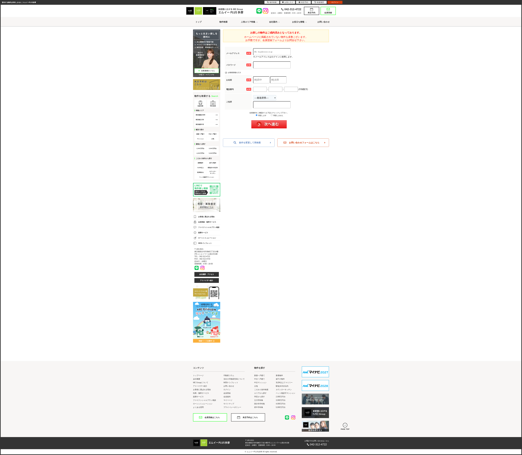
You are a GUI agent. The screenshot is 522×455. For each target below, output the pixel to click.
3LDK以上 (200, 167)
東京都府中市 (200, 124)
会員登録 (328, 13)
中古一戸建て (213, 134)
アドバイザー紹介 (206, 280)
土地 (212, 139)
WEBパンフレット (205, 243)
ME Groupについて (200, 382)
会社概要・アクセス (206, 274)
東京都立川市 (200, 119)
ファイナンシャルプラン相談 (208, 227)
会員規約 (227, 397)
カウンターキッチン (212, 172)
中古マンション (260, 382)
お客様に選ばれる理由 (206, 217)
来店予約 (311, 13)
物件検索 (223, 22)
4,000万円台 (200, 153)
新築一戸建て (200, 134)
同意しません (278, 115)
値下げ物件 (212, 163)
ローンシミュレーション (207, 238)
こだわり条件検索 (261, 390)
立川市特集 (258, 400)
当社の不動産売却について (234, 379)
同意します (262, 115)
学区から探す (259, 397)
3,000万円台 (213, 148)
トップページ (198, 375)
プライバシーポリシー (232, 407)
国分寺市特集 (259, 404)
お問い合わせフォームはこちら (304, 142)
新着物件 (200, 163)
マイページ (227, 400)
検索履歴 (320, 2)
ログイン (227, 390)
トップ (198, 22)
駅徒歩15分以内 (213, 167)
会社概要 (196, 379)
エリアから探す (260, 393)
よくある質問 (198, 407)
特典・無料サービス (201, 393)
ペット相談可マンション (206, 177)
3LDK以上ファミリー (284, 382)
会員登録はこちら (212, 417)
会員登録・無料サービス (207, 222)
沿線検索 (200, 106)
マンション (200, 139)
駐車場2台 (200, 172)
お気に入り (289, 2)
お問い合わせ (323, 22)
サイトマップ (228, 404)
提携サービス (203, 233)
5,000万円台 (213, 153)
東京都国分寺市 (200, 115)
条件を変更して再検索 (250, 142)
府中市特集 (258, 407)
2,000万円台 (200, 148)
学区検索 (213, 106)
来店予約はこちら (250, 417)
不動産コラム (228, 375)
